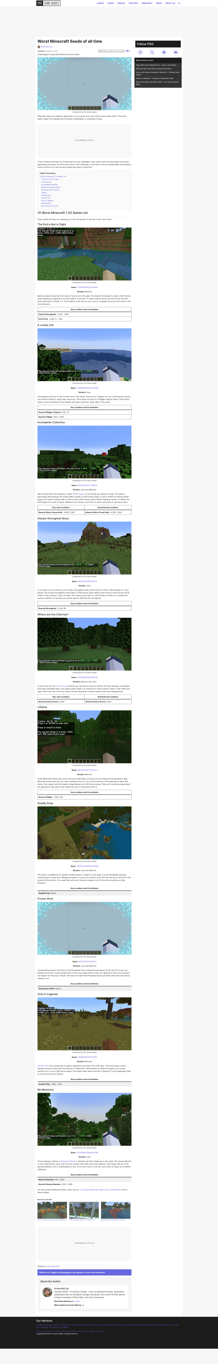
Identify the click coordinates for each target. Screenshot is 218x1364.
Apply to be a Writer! (97, 1331)
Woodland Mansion (69, 1161)
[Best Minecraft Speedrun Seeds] (116, 1210)
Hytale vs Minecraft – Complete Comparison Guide (154, 78)
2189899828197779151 (87, 1057)
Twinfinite (39, 1325)
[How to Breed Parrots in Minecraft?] (84, 1210)
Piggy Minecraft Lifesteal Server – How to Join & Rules (156, 65)
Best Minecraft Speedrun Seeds (113, 1220)
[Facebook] (164, 52)
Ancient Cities (43, 1066)
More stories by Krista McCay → (69, 1305)
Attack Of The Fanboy (61, 1325)
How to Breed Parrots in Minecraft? (82, 1220)
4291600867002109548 (87, 677)
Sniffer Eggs (78, 494)
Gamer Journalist (125, 1325)
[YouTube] (176, 52)
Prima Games (76, 1325)
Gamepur (48, 1325)
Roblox (121, 3)
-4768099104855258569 (87, 388)
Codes (110, 3)
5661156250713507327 (87, 770)
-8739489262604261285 (87, 1152)
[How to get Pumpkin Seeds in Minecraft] (52, 1210)
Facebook (65, 1272)
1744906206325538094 (87, 287)
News (159, 3)
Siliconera (86, 1325)
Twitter (54, 1272)
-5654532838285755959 (87, 866)
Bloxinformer (54, 1327)
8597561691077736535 (87, 485)
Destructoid (113, 1325)
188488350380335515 (87, 581)
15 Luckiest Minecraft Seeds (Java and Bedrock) (100, 1190)
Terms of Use (83, 1331)
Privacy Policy (71, 1331)
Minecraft (147, 3)
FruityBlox (44, 1327)
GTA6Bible (65, 1327)
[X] (152, 52)
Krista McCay (46, 47)
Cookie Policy (60, 1331)
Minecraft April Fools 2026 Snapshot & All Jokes (153, 69)
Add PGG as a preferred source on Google (112, 51)
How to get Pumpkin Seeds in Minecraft (52, 1220)
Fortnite (133, 3)
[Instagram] (140, 52)
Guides (100, 3)
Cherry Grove (61, 686)
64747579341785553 (87, 961)
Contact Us (49, 1331)
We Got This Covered (99, 1325)
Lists (48, 1266)
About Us (170, 3)
